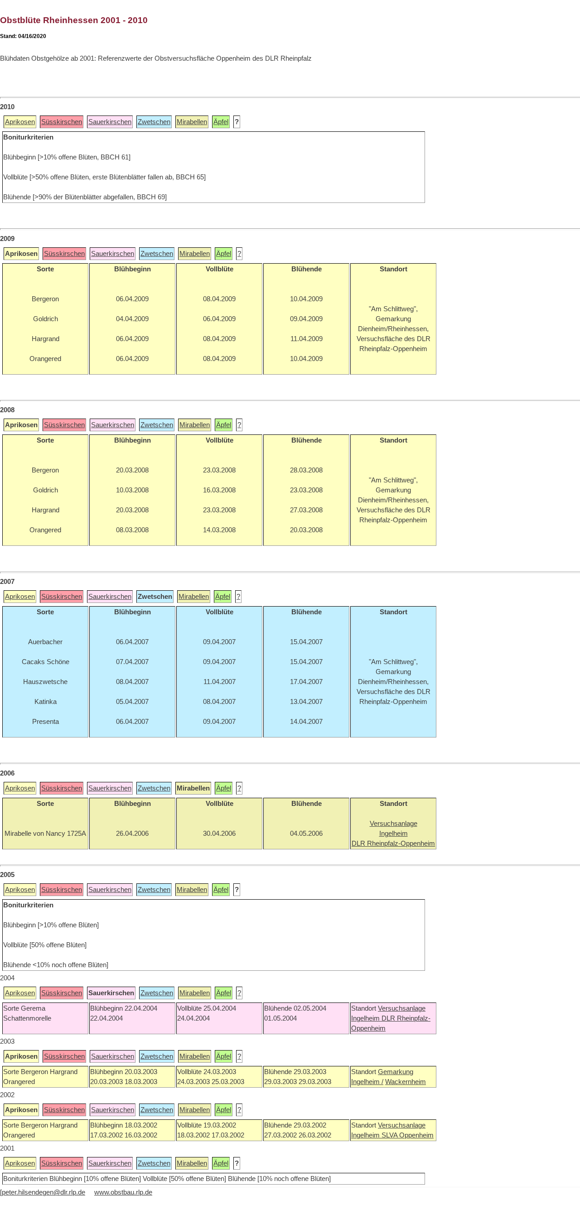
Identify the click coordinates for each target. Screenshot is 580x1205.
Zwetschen (154, 121)
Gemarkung (395, 1071)
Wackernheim (405, 1081)
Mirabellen (192, 121)
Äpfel (220, 121)
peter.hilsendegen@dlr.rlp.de (43, 1192)
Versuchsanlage (401, 1008)
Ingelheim (366, 1018)
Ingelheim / (367, 1081)
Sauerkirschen (109, 121)
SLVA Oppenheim (408, 1135)
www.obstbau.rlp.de (123, 1192)
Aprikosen (20, 121)
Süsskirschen (61, 121)
